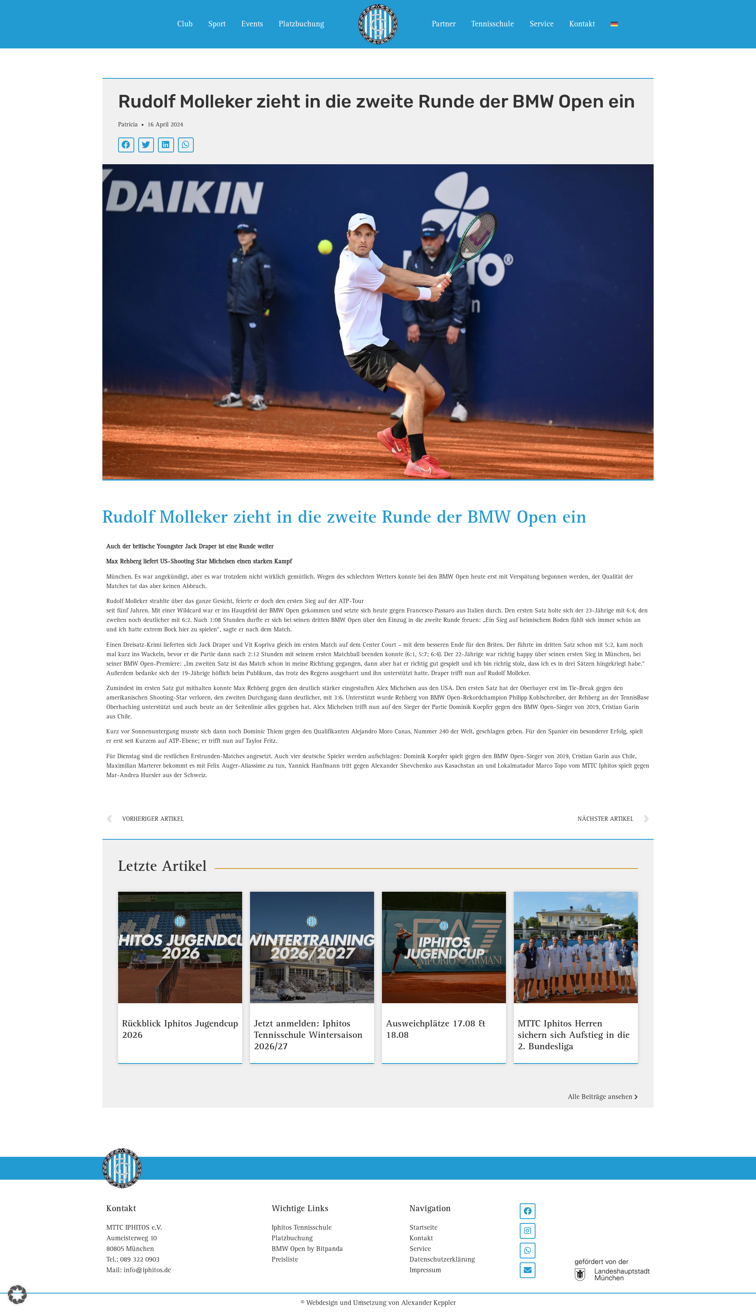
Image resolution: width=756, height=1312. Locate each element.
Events (252, 24)
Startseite (423, 1227)
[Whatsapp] (528, 1250)
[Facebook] (528, 1211)
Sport (217, 24)
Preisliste (285, 1259)
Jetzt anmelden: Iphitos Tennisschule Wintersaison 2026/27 (308, 1036)
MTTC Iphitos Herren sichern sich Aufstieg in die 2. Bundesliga (574, 1036)
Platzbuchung (301, 24)
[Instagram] (528, 1231)
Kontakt (582, 24)
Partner (444, 24)
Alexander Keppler (428, 1303)
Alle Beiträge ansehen (601, 1097)
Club (185, 24)
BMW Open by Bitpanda (307, 1249)
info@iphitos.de (147, 1270)
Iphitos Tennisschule (302, 1227)
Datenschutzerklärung (442, 1259)
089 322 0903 (139, 1259)
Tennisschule (492, 24)
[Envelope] (528, 1270)
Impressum (425, 1270)
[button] (126, 144)
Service (542, 24)
